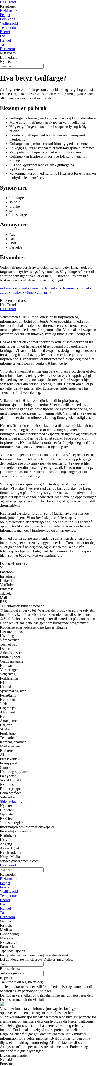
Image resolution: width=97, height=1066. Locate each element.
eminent (21, 288)
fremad (35, 288)
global (84, 288)
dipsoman (69, 288)
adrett (4, 292)
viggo (29, 292)
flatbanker (51, 288)
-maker (17, 292)
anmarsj (42, 292)
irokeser (6, 288)
